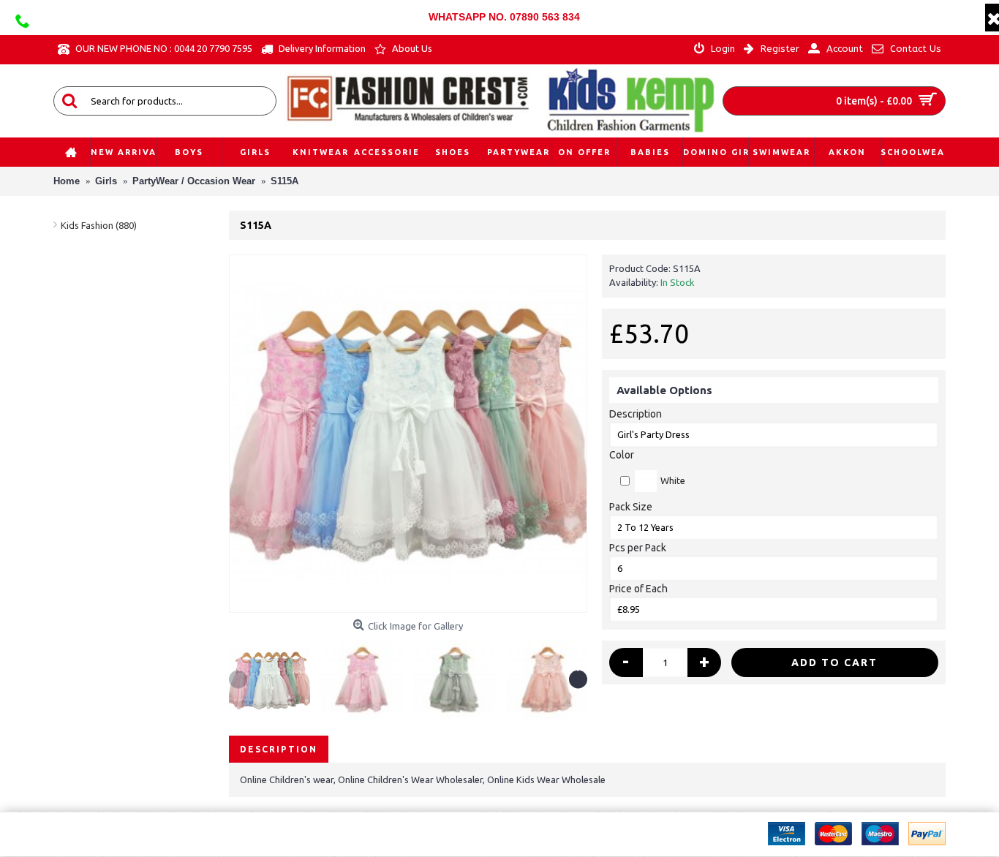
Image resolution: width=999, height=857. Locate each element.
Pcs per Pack (637, 548)
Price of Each (638, 588)
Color (621, 455)
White (672, 480)
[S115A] (408, 433)
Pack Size (630, 507)
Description (635, 414)
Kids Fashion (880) (99, 225)
